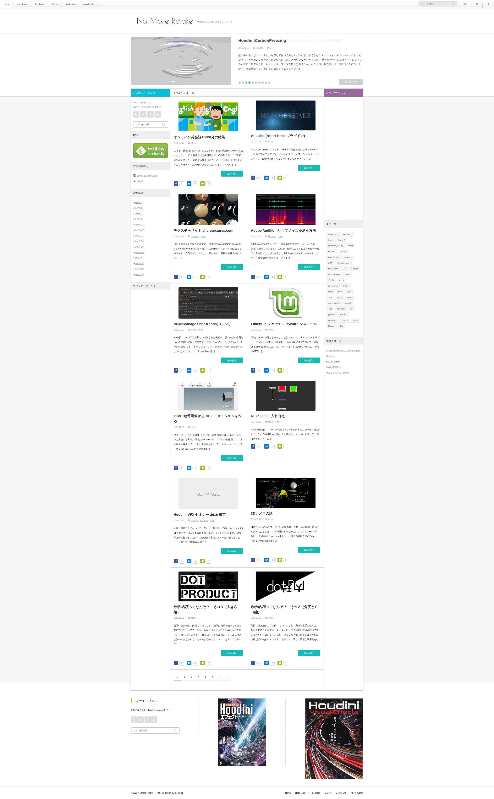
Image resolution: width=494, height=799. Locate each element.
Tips (330, 297)
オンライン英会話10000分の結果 (199, 137)
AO (351, 309)
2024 (139, 208)
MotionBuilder (334, 274)
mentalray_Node (335, 246)
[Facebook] (488, 4)
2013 (139, 269)
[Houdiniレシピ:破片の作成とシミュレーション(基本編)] (181, 61)
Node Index (22, 4)
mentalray (347, 234)
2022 (139, 219)
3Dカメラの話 (262, 513)
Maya (330, 292)
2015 (139, 258)
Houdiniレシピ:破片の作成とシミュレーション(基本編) (289, 40)
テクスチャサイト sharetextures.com (203, 231)
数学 (349, 292)
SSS (330, 263)
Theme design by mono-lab (170, 793)
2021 (139, 224)
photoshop (333, 286)
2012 (139, 274)
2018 (139, 241)
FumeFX (332, 251)
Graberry (330, 356)
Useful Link (71, 4)
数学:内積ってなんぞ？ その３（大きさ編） (205, 609)
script (350, 246)
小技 (330, 309)
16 (271, 48)
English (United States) (147, 176)
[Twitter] (476, 4)
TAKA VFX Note (333, 367)
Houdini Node (344, 263)
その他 (331, 280)
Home (6, 4)
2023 (139, 213)
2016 (139, 252)
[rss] (465, 4)
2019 (139, 236)
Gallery (55, 4)
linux (330, 240)
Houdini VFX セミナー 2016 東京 (200, 515)
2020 (139, 230)
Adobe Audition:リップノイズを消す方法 (283, 231)
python (331, 315)
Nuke (193, 330)
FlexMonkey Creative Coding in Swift (343, 350)
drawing (343, 315)
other (193, 143)
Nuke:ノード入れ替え (268, 416)
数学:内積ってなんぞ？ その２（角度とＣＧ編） (284, 609)
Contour (344, 320)
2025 (139, 202)
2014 (139, 263)
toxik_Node (333, 269)
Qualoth (331, 320)
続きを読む (351, 82)
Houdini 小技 (333, 257)
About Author (89, 4)
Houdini (259, 48)
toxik (340, 292)
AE (344, 269)
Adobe (344, 251)
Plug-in (350, 297)
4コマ (341, 280)
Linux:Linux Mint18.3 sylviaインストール (284, 324)
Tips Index (39, 4)
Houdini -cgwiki (333, 361)
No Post (195, 236)
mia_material (333, 303)
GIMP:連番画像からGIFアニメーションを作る (208, 418)
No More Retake (165, 21)
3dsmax (348, 257)
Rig (341, 326)
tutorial (348, 303)
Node (355, 320)
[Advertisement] (150, 352)
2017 (139, 247)
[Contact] (158, 114)
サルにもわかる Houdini (337, 373)
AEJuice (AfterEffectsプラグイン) (278, 136)
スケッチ (341, 240)
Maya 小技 (333, 234)
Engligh (354, 269)
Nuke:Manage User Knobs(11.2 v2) (202, 324)
